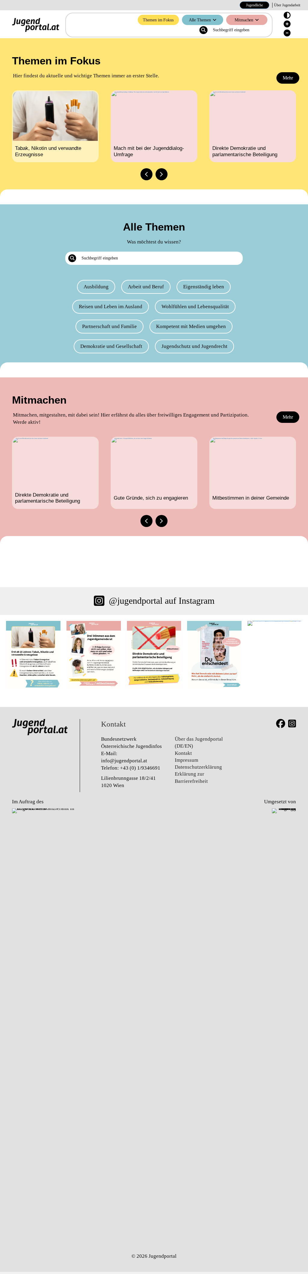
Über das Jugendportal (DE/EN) (199, 742)
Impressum (186, 760)
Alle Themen (200, 19)
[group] (55, 126)
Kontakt (183, 753)
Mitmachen (244, 19)
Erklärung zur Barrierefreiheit (191, 777)
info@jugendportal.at (124, 761)
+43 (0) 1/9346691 (140, 768)
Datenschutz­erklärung (198, 767)
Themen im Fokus (158, 19)
